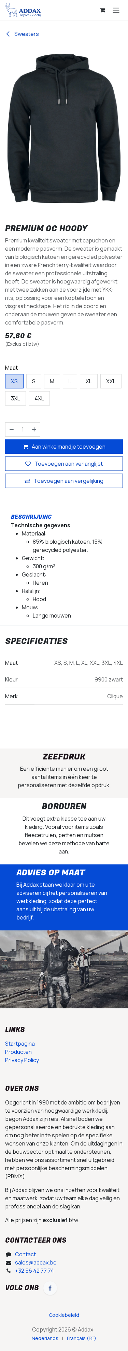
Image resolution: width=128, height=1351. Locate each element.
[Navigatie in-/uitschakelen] (116, 10)
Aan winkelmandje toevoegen (68, 446)
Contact (25, 1254)
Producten (18, 1052)
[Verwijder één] (11, 429)
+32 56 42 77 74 (34, 1270)
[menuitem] (45, 1338)
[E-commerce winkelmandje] (102, 10)
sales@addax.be (36, 1262)
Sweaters (26, 34)
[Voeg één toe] (34, 429)
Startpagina (20, 1043)
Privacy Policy (22, 1060)
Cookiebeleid (64, 1315)
